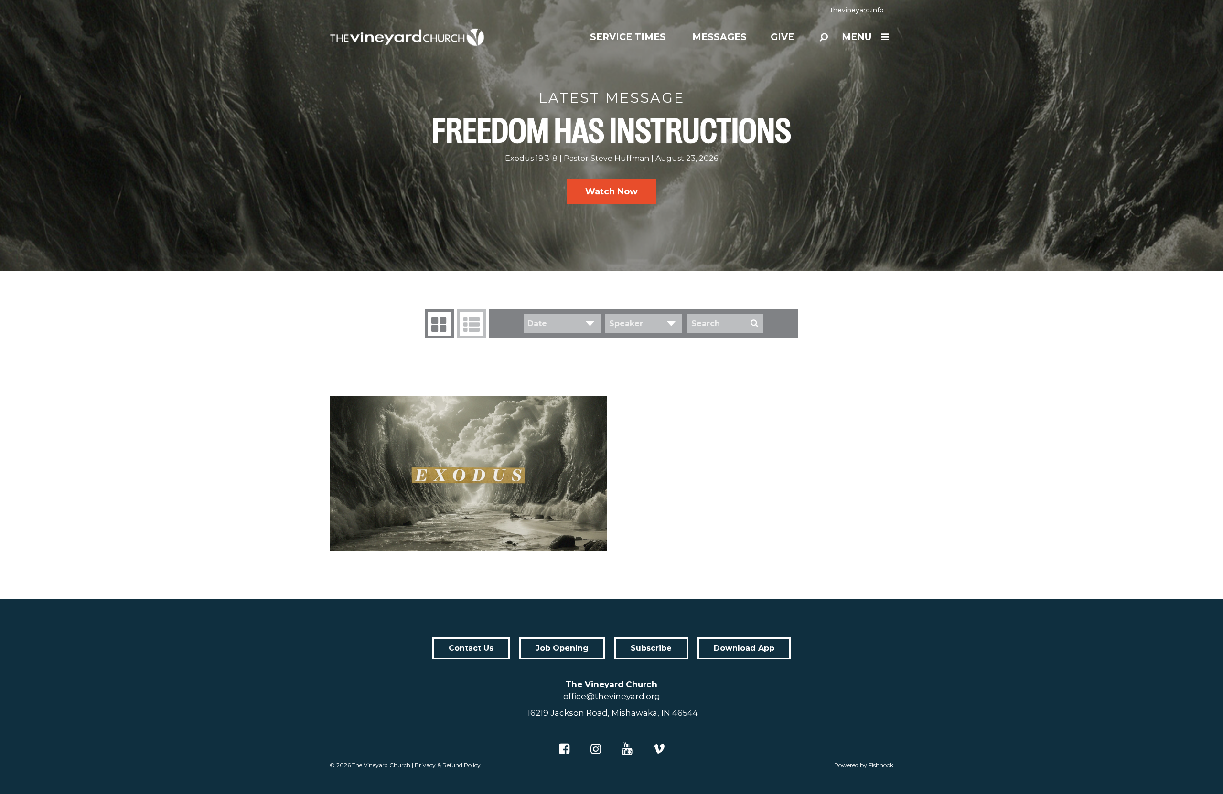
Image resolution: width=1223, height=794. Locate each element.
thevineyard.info (857, 10)
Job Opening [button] (562, 648)
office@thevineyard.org (611, 696)
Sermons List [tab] (471, 323)
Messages (719, 37)
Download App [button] (744, 648)
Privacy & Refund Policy (448, 765)
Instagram (596, 749)
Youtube (627, 749)
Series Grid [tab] (439, 323)
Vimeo (659, 749)
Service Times (628, 37)
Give (782, 37)
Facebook (564, 749)
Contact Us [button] (471, 648)
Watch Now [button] (611, 191)
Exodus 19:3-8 (531, 158)
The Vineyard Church (381, 765)
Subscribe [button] (651, 648)
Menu (856, 37)
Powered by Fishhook (863, 765)
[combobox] (562, 323)
